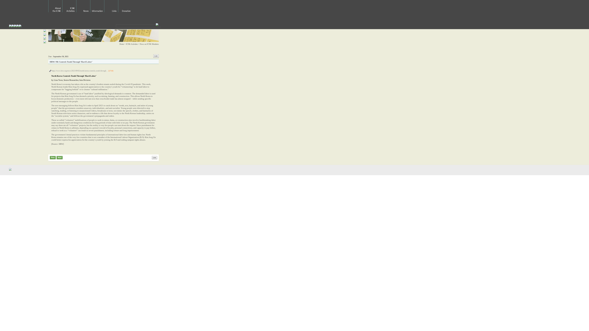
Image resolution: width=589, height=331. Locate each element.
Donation (126, 11)
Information (97, 11)
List (156, 56)
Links (114, 11)
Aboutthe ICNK (56, 9)
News (86, 11)
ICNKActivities (70, 9)
